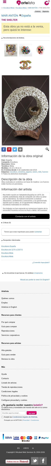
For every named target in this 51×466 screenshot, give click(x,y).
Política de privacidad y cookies (14, 396)
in (33, 448)
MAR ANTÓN (32, 8)
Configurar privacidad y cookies (14, 400)
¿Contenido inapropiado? (41, 262)
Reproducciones (8, 331)
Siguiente (45, 11)
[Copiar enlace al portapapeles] (20, 149)
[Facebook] (43, 461)
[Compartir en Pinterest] (9, 149)
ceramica (21, 172)
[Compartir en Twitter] (14, 149)
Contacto (5, 378)
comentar (38, 232)
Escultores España (8, 246)
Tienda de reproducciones (12, 387)
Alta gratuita (6, 350)
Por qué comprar (8, 322)
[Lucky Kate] (11, 50)
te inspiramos (38, 273)
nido (40, 172)
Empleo (4, 303)
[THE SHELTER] (25, 110)
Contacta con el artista (25, 216)
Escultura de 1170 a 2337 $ (12, 250)
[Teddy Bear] (25, 50)
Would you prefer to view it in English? (35, 280)
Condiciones (35, 420)
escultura (13, 172)
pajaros (29, 172)
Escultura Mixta (9, 8)
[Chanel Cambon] (25, 65)
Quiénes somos (7, 298)
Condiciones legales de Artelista (24, 417)
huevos (45, 172)
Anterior (37, 11)
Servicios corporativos (10, 335)
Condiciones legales (9, 391)
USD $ (25, 448)
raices (35, 172)
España (26, 15)
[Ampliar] (47, 150)
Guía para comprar (9, 326)
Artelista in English (9, 307)
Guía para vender (8, 355)
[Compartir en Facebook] (3, 149)
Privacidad (26, 420)
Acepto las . (21, 417)
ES (18, 448)
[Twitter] (35, 461)
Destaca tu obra (7, 359)
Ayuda (4, 374)
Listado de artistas (9, 383)
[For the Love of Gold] (40, 50)
